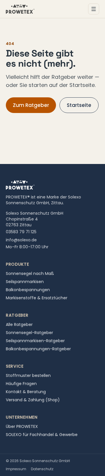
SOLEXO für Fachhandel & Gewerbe (42, 434)
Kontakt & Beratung (26, 392)
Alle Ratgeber (19, 324)
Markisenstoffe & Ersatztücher (36, 298)
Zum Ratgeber (31, 105)
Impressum (16, 468)
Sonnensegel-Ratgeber (29, 332)
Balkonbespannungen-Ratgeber (38, 349)
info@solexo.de (21, 240)
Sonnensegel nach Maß (30, 273)
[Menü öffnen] (93, 8)
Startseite (79, 105)
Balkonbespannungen (28, 290)
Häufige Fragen (21, 383)
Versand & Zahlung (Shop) (33, 400)
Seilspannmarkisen (25, 281)
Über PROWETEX (22, 426)
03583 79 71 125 (21, 232)
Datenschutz (42, 468)
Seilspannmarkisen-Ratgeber (35, 341)
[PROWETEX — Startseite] (20, 9)
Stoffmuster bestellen (28, 375)
